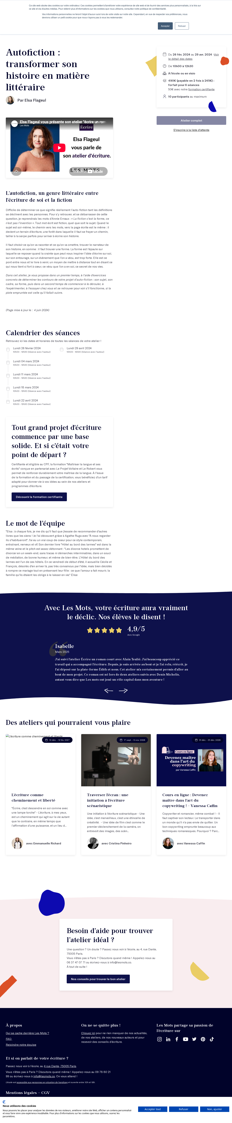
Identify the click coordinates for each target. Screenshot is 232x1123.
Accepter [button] (165, 25)
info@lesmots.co (120, 962)
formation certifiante (201, 89)
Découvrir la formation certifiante (39, 496)
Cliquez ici (88, 1033)
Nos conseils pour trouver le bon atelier (98, 979)
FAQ (9, 1038)
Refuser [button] (182, 25)
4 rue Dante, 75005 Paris (60, 1066)
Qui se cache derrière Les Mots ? (27, 1033)
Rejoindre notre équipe (21, 1044)
